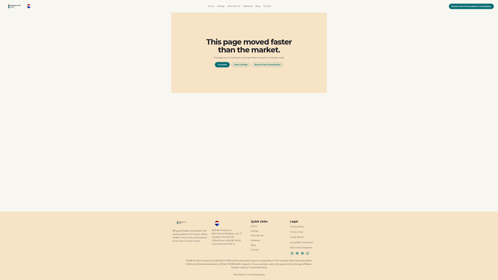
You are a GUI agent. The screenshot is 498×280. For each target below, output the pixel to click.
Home (211, 6)
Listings (220, 6)
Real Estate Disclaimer (301, 247)
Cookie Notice (297, 237)
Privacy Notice (297, 226)
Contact (267, 6)
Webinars (248, 6)
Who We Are (233, 6)
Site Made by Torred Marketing (249, 274)
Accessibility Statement (301, 242)
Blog (257, 6)
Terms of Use (296, 232)
